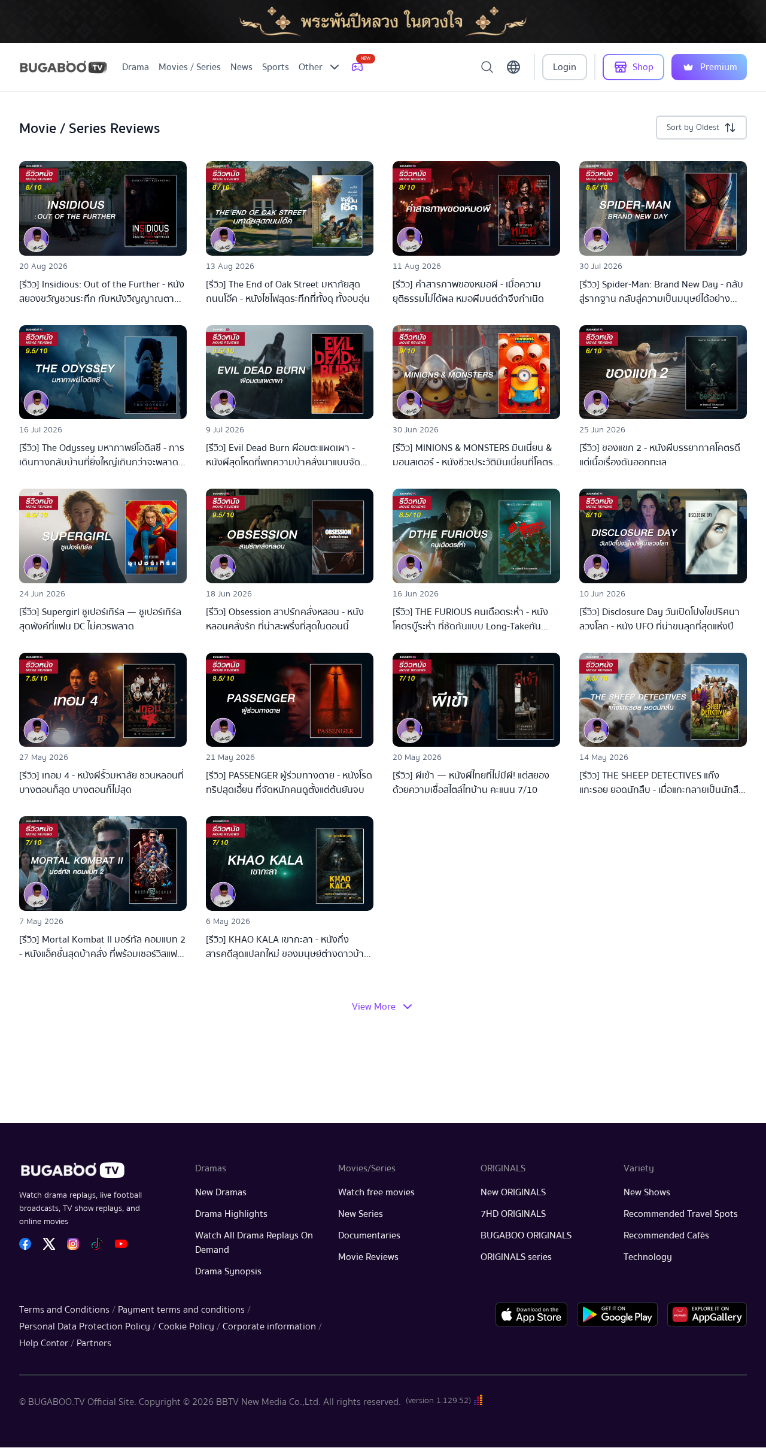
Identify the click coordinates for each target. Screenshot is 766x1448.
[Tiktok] (97, 1244)
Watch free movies (376, 1192)
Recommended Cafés (666, 1235)
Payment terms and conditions (181, 1309)
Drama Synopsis (228, 1271)
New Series (360, 1214)
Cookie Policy (186, 1326)
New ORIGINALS (513, 1192)
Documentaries (369, 1235)
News (241, 67)
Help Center (43, 1343)
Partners (94, 1343)
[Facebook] (25, 1244)
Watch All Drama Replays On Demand (254, 1242)
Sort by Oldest (693, 127)
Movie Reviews (368, 1257)
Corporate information (269, 1326)
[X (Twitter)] (49, 1244)
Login (564, 67)
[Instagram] (73, 1244)
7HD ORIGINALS (513, 1214)
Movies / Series (190, 67)
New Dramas (221, 1192)
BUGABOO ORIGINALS (526, 1235)
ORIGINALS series (516, 1257)
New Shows (647, 1192)
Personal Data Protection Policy (84, 1326)
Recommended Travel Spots (681, 1214)
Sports (275, 67)
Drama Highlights (231, 1214)
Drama (135, 67)
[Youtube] (121, 1244)
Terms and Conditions (64, 1309)
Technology (648, 1257)
